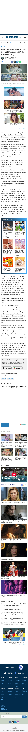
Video (23, 688)
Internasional (3, 682)
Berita (2, 677)
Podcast (23, 696)
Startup (16, 683)
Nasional (3, 679)
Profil (23, 682)
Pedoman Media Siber (7, 727)
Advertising (16, 725)
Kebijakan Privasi (17, 727)
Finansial (6, 46)
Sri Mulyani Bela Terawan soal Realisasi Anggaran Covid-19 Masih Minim (13, 184)
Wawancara (17, 694)
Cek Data (10, 694)
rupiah (10, 133)
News (23, 690)
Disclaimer (24, 727)
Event (2, 708)
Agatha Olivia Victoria (13, 57)
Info (2, 699)
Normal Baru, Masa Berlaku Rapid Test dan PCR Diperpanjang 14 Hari (13, 300)
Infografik (10, 691)
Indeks (2, 701)
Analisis (9, 693)
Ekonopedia (24, 677)
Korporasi (10, 683)
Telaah (16, 691)
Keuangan (17, 42)
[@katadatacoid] (18, 722)
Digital (16, 677)
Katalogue (24, 693)
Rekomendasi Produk (7, 219)
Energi (2, 683)
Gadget (16, 684)
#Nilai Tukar (10, 378)
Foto (23, 694)
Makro (12, 42)
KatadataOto (4, 709)
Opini (16, 693)
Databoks (3, 706)
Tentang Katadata (9, 725)
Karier (21, 725)
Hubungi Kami (14, 728)
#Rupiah (4, 378)
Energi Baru (3, 691)
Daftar (24, 716)
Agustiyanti (7, 375)
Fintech (16, 682)
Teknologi (17, 686)
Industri (2, 680)
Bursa (21, 42)
